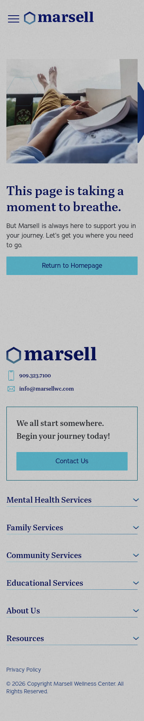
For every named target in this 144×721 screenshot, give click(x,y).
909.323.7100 (35, 375)
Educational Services (44, 583)
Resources (25, 638)
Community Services (44, 555)
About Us (23, 610)
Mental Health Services (49, 500)
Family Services (34, 527)
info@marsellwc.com (46, 388)
